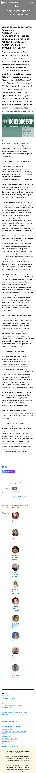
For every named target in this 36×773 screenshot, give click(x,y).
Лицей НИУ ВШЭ (7, 696)
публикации (16, 493)
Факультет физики (7, 741)
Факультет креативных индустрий (11, 726)
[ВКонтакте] (3, 467)
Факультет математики (8, 729)
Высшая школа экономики (11, 2)
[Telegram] (6, 467)
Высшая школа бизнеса (8, 698)
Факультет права (6, 736)
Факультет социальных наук (9, 738)
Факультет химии (6, 744)
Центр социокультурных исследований (18, 10)
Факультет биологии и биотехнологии (12, 710)
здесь (15, 758)
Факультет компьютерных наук (10, 724)
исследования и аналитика (21, 496)
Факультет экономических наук (10, 746)
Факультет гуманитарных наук (10, 721)
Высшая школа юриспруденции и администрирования (11, 702)
